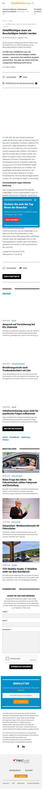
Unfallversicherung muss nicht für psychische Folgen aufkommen (20, 412)
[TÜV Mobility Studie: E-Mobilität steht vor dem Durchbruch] (21, 551)
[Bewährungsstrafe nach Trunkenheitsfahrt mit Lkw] (21, 350)
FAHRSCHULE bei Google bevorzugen (20, 83)
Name (4, 620)
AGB (13, 783)
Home (4, 21)
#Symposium (16, 522)
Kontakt (29, 770)
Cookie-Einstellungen (33, 783)
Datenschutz (20, 783)
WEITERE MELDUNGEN (13, 429)
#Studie (14, 565)
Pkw (4, 143)
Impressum (6, 783)
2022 (33, 140)
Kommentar (6, 629)
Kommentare (11, 77)
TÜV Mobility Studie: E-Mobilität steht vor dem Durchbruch (19, 570)
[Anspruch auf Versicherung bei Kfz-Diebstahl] (21, 307)
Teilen (25, 77)
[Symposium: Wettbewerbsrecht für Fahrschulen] (21, 508)
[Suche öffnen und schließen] (32, 3)
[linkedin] (23, 746)
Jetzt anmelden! (12, 220)
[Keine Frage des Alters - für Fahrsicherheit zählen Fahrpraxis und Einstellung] (21, 462)
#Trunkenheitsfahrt (18, 364)
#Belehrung (25, 437)
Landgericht (10, 190)
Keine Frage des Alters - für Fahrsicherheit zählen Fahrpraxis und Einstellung (19, 482)
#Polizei (5, 440)
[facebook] (18, 746)
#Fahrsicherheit (17, 476)
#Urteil (6, 293)
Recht (11, 21)
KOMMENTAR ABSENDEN (21, 667)
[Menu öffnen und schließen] (4, 3)
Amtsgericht (7, 165)
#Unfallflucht (14, 437)
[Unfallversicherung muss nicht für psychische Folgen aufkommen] (21, 393)
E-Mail (4, 612)
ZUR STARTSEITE (11, 276)
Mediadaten (15, 770)
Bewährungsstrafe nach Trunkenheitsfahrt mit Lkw (16, 369)
